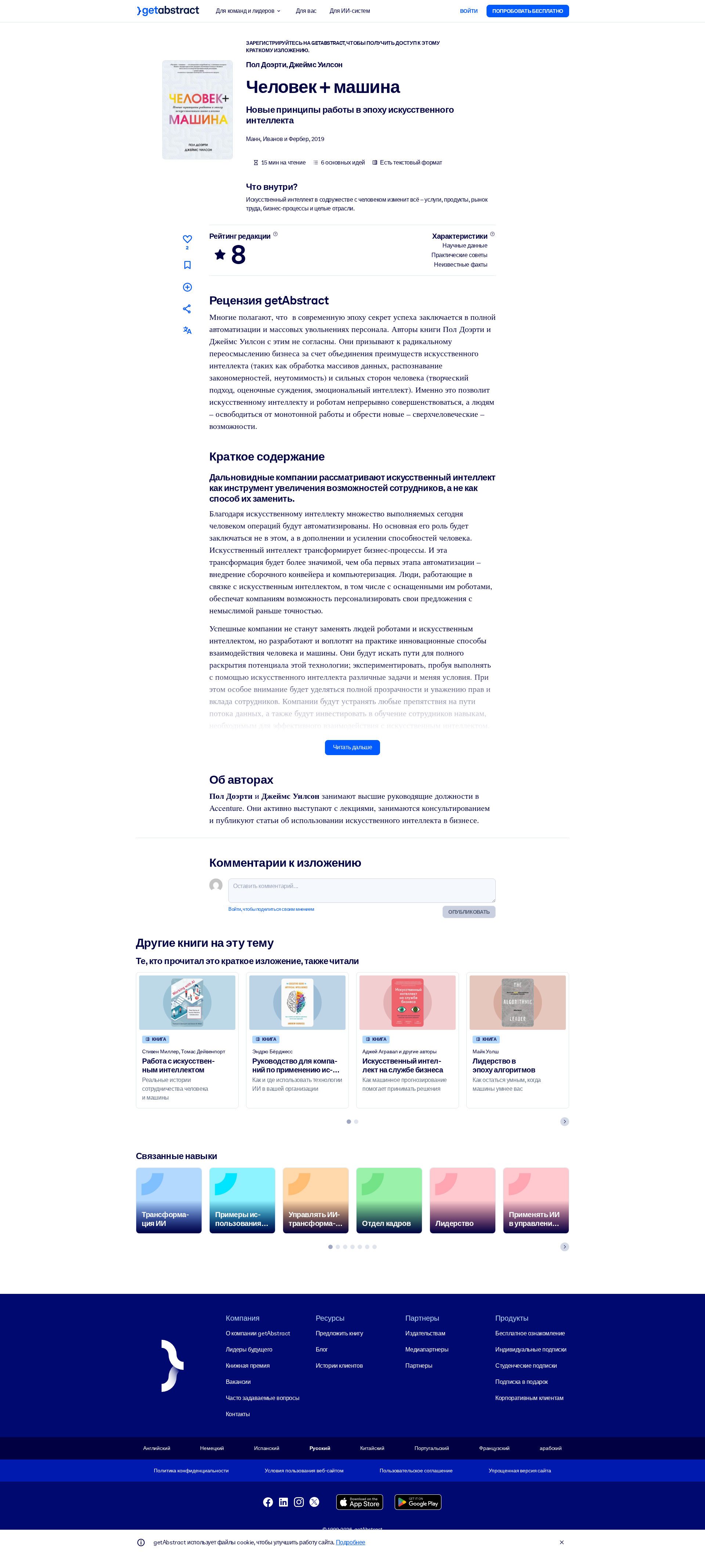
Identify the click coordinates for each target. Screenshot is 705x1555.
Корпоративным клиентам (529, 1398)
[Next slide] (564, 1121)
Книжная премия (248, 1365)
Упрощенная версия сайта (520, 1470)
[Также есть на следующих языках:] (187, 330)
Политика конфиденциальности (191, 1470)
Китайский (372, 1448)
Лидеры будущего (249, 1349)
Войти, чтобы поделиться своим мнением (271, 909)
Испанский (266, 1448)
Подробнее (350, 1542)
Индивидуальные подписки (531, 1349)
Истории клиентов (339, 1365)
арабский (551, 1448)
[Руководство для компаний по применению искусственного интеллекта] (297, 1002)
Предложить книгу (339, 1333)
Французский (494, 1448)
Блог (322, 1349)
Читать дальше (352, 747)
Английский (156, 1448)
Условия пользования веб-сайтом (304, 1470)
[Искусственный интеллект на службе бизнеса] (407, 1002)
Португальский (432, 1448)
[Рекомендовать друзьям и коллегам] (187, 309)
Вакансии (238, 1381)
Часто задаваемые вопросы (262, 1398)
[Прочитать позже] (187, 265)
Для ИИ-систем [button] (350, 10)
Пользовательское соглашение (416, 1470)
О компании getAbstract (258, 1333)
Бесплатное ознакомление (530, 1333)
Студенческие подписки (526, 1365)
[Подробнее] (275, 234)
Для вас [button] (306, 10)
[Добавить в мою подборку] (187, 287)
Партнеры (418, 1365)
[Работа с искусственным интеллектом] (187, 1002)
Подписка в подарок (521, 1381)
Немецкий (212, 1448)
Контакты (238, 1414)
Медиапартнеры (426, 1349)
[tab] (349, 1121)
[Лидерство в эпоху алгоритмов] (518, 1002)
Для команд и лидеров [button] (245, 10)
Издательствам (425, 1333)
